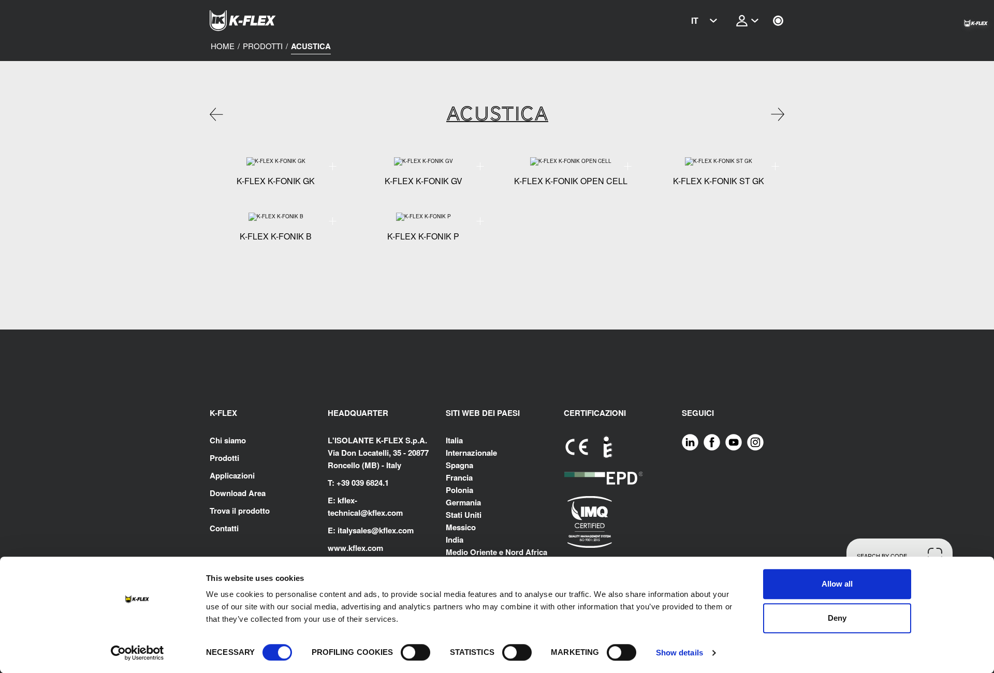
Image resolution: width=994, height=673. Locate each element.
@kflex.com (381, 512)
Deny (837, 618)
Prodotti (263, 46)
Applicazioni (232, 475)
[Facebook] (712, 441)
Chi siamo (228, 440)
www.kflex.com (355, 548)
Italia (454, 440)
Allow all (837, 583)
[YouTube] (733, 441)
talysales (355, 530)
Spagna (459, 465)
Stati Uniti (463, 514)
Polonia (459, 490)
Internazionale (471, 452)
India (454, 539)
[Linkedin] (690, 441)
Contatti (224, 528)
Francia (459, 477)
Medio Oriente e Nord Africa (496, 552)
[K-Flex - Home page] (261, 20)
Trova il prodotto (240, 510)
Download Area (238, 493)
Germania (463, 502)
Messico (461, 527)
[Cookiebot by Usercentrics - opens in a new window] (137, 653)
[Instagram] (755, 441)
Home (223, 46)
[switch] (415, 652)
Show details (679, 652)
